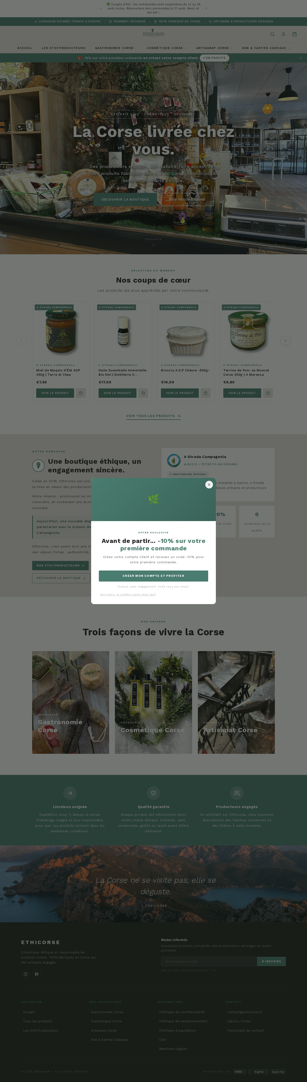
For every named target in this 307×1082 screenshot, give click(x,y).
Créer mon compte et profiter (153, 575)
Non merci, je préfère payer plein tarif (128, 594)
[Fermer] (209, 484)
